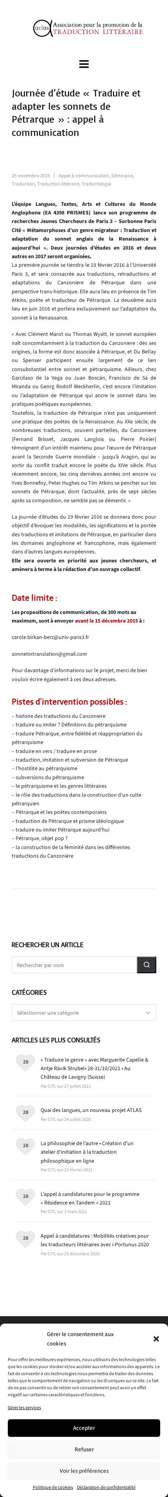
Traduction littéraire (58, 183)
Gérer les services (24, 1407)
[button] (156, 1339)
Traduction (23, 183)
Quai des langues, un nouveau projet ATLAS (91, 1110)
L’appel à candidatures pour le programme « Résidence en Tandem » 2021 (90, 1198)
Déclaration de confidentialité (106, 1487)
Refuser (84, 1449)
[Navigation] (84, 64)
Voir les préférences (84, 1471)
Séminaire (122, 175)
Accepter (84, 1428)
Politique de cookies (53, 1487)
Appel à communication (84, 175)
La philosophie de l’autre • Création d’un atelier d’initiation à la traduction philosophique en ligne (87, 1152)
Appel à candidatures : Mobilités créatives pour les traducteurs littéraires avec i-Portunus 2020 (95, 1240)
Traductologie (96, 183)
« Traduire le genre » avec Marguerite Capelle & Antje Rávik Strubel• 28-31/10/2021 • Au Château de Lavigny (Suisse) (94, 1068)
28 (26, 1061)
